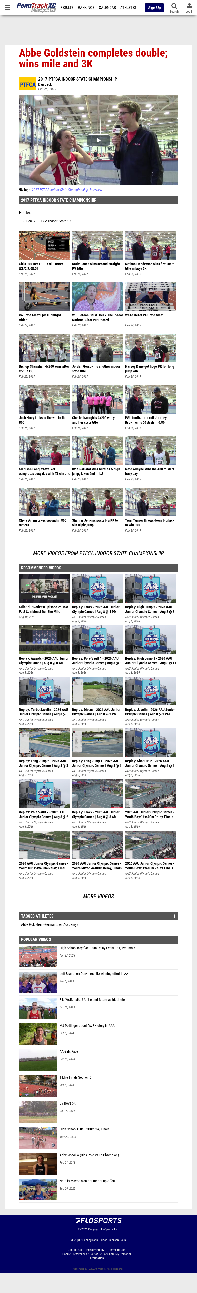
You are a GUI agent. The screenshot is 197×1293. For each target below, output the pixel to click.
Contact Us (75, 1250)
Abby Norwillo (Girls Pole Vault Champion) (89, 1155)
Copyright (94, 1229)
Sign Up (154, 8)
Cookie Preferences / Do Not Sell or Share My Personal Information (96, 1256)
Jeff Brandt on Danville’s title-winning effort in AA (94, 974)
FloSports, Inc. (110, 1229)
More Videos (98, 896)
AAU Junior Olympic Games (89, 617)
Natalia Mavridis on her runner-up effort (87, 1181)
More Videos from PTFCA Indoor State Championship (98, 553)
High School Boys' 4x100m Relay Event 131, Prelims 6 (97, 948)
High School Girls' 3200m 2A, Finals (84, 1129)
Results (67, 7)
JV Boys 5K (68, 1103)
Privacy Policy (95, 1250)
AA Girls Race (69, 1051)
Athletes (128, 7)
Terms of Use (117, 1250)
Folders (25, 212)
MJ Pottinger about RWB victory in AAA (87, 1025)
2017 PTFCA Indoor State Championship (77, 79)
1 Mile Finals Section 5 (75, 1077)
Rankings (86, 7)
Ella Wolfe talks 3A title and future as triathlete (92, 1000)
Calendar (107, 7)
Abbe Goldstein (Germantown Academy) (49, 924)
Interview (96, 190)
